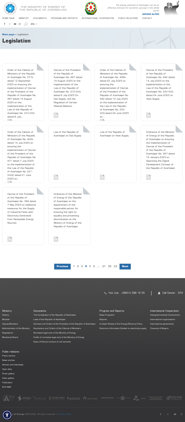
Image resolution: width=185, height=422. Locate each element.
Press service (8, 356)
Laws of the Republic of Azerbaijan (49, 320)
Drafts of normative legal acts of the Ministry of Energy (58, 338)
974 (180, 293)
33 (115, 266)
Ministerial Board (10, 338)
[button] (7, 415)
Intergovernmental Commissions (165, 315)
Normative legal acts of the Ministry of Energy (54, 333)
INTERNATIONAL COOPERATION (98, 18)
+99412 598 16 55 (133, 293)
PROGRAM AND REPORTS (64, 18)
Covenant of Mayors (159, 329)
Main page (8, 34)
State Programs (106, 315)
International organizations (162, 320)
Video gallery (8, 378)
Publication (7, 383)
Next (125, 266)
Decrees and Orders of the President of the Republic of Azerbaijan (64, 324)
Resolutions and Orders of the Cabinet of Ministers (57, 329)
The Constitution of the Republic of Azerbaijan (54, 315)
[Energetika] (35, 8)
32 (109, 266)
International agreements (162, 324)
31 (104, 266)
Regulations (7, 333)
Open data (7, 369)
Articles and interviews (12, 365)
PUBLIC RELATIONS (128, 18)
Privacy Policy (64, 414)
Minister (6, 320)
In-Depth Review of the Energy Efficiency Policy (120, 324)
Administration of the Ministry (15, 329)
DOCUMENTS (40, 18)
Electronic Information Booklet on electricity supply (122, 329)
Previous (62, 266)
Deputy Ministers (10, 324)
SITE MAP (6, 387)
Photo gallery (8, 374)
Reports (103, 320)
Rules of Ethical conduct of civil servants (52, 342)
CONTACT (147, 18)
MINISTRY (24, 18)
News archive (8, 360)
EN (32, 24)
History (5, 315)
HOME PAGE (8, 18)
